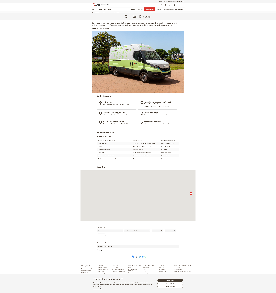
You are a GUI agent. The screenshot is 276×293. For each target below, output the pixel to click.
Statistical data (84, 272)
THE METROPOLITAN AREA (87, 263)
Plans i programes (178, 269)
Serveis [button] (165, 5)
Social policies (177, 267)
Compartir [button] (174, 5)
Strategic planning (101, 273)
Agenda (114, 273)
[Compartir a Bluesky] (142, 256)
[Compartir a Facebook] (133, 256)
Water (144, 271)
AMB (109, 9)
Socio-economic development (173, 9)
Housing (140, 9)
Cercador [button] (161, 5)
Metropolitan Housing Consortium (132, 270)
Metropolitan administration (103, 269)
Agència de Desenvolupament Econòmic (182, 271)
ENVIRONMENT (146, 263)
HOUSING (130, 263)
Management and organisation (118, 271)
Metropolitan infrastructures (118, 269)
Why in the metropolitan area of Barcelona (183, 265)
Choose (162, 231)
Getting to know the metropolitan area (85, 266)
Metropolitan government (102, 267)
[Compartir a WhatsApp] (145, 256)
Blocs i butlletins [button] (170, 5)
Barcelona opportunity (86, 270)
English (179, 5)
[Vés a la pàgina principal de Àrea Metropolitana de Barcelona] (100, 5)
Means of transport (163, 267)
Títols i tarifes (161, 273)
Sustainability (146, 267)
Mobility (159, 9)
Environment (150, 9)
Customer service (162, 271)
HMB (129, 272)
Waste (144, 269)
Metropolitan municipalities (87, 268)
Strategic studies (177, 273)
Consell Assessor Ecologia (148, 265)
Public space (115, 267)
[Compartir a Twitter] (136, 256)
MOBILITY (161, 263)
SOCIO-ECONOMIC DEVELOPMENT (182, 263)
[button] (159, 1)
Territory (132, 9)
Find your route (162, 265)
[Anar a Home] (92, 11)
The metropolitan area (99, 9)
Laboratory (145, 273)
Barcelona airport (162, 269)
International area (100, 271)
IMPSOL (129, 267)
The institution (100, 265)
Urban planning (115, 265)
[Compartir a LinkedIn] (139, 256)
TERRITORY (115, 263)
